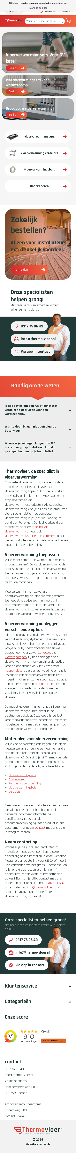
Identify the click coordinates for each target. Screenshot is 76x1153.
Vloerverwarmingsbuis (22, 788)
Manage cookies (38, 8)
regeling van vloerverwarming (27, 529)
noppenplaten (14, 670)
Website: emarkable (38, 1144)
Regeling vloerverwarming (25, 784)
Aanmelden (21, 270)
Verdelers (14, 792)
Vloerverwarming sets (22, 775)
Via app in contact (35, 351)
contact (40, 827)
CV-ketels (44, 652)
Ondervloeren (17, 779)
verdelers (49, 536)
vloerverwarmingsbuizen (21, 536)
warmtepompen (16, 657)
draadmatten (44, 684)
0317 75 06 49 (32, 326)
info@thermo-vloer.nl (38, 338)
